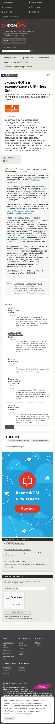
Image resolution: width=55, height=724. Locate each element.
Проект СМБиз (28, 58)
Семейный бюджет (21, 291)
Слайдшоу (22, 648)
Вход (3, 47)
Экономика (35, 7)
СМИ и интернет (10, 12)
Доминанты (8, 2)
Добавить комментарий (40, 440)
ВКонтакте (7, 667)
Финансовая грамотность (36, 293)
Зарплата (17, 286)
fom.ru (9, 689)
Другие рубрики (11, 16)
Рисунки (21, 651)
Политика (35, 12)
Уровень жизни (19, 293)
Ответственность (20, 288)
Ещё (10, 427)
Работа (38, 288)
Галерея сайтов (10, 58)
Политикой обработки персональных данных (18, 618)
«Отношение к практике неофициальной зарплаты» (20, 212)
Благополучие (31, 284)
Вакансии (22, 670)
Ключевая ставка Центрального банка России (15, 335)
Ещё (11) (5, 658)
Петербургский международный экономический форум (14, 382)
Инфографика (23, 645)
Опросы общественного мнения (15, 561)
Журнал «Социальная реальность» (19, 67)
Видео (21, 643)
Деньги (39, 284)
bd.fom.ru (6, 691)
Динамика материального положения (13, 310)
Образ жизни (36, 2)
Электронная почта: (11, 588)
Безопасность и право (8, 644)
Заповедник (44, 58)
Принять (9, 719)
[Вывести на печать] (48, 75)
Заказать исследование (15, 41)
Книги (6, 62)
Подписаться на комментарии (19, 440)
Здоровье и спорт (8, 653)
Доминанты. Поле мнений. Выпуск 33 (17, 550)
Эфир (9, 271)
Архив (39, 645)
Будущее (5, 647)
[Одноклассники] (7, 161)
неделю (10, 544)
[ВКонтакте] (4, 161)
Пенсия (31, 288)
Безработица (19, 284)
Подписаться (17, 613)
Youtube (6, 673)
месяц (17, 544)
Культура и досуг (8, 656)
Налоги (33, 286)
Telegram (7, 670)
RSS (38, 643)
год (22, 544)
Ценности (8, 7)
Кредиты (26, 286)
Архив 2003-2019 (21, 62)
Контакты (22, 667)
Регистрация (12, 47)
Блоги (21, 654)
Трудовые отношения (37, 291)
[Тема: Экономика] (2, 75)
